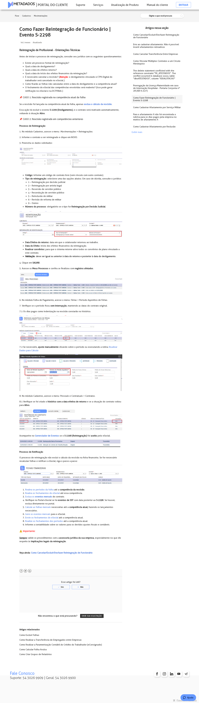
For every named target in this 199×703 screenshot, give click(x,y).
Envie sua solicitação (92, 616)
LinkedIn (29, 571)
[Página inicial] (21, 5)
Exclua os (38, 496)
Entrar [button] (183, 4)
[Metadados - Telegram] (186, 674)
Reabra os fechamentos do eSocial (42, 493)
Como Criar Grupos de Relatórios (35, 654)
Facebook (21, 571)
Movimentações (40, 16)
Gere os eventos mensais (37, 514)
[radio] (61, 587)
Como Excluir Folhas (29, 635)
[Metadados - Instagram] (164, 674)
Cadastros (26, 16)
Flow (17, 16)
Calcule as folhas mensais (38, 507)
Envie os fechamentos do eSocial (41, 517)
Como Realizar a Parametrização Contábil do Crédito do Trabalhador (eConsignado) (60, 644)
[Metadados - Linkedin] (172, 674)
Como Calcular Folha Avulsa (33, 649)
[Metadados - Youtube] (179, 674)
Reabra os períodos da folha (39, 489)
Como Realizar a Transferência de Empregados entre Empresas (50, 640)
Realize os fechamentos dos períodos (44, 521)
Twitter (25, 571)
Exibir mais (137, 132)
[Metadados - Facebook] (157, 674)
